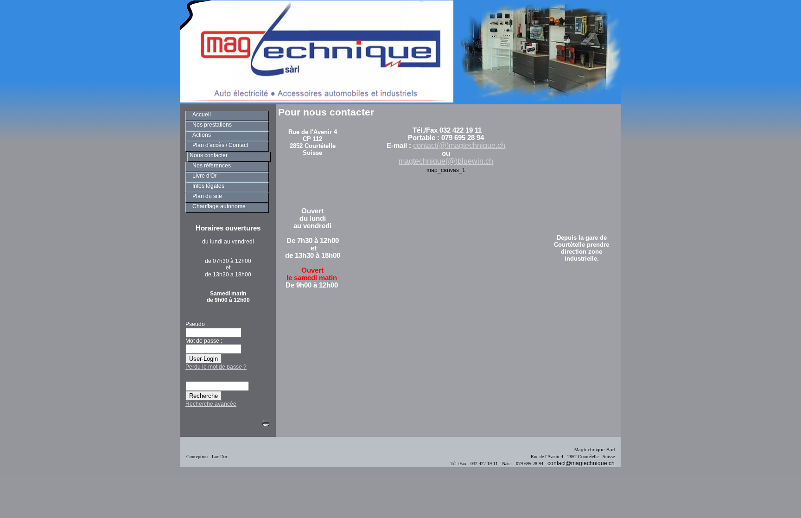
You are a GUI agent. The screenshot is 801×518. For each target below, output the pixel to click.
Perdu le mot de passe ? (216, 367)
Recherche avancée (210, 404)
